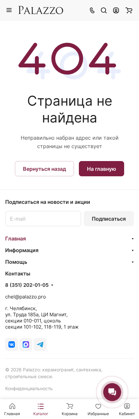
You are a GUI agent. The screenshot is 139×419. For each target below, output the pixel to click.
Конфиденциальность (29, 388)
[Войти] (116, 10)
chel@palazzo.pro (25, 297)
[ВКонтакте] (11, 344)
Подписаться (109, 218)
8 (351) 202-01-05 (26, 285)
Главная (15, 238)
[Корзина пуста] (128, 10)
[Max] (25, 344)
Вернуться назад (44, 169)
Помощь (16, 262)
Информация (21, 250)
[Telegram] (40, 344)
